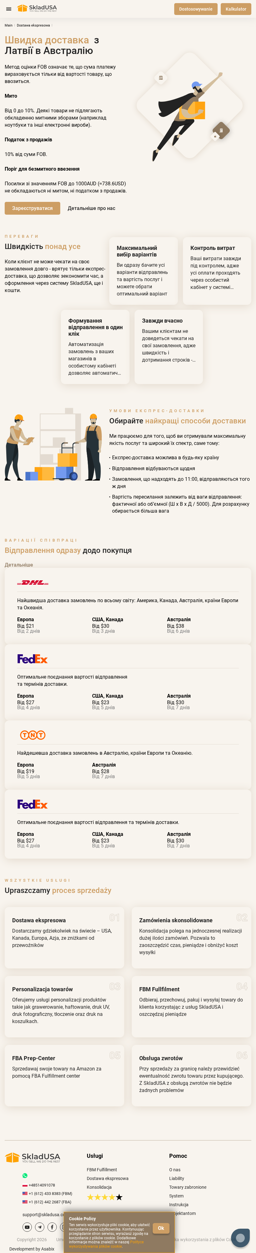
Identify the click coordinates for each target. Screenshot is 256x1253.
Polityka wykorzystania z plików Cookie (201, 1239)
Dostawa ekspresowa (108, 1178)
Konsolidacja (99, 1187)
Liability (176, 1178)
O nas (174, 1169)
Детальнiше (19, 565)
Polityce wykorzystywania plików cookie (106, 1244)
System (176, 1195)
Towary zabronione (187, 1187)
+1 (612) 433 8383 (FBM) (50, 1193)
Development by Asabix (31, 1248)
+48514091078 (42, 1185)
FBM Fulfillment (102, 1169)
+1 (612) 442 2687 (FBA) (50, 1202)
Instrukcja (179, 1204)
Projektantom (182, 1213)
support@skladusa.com (45, 1214)
